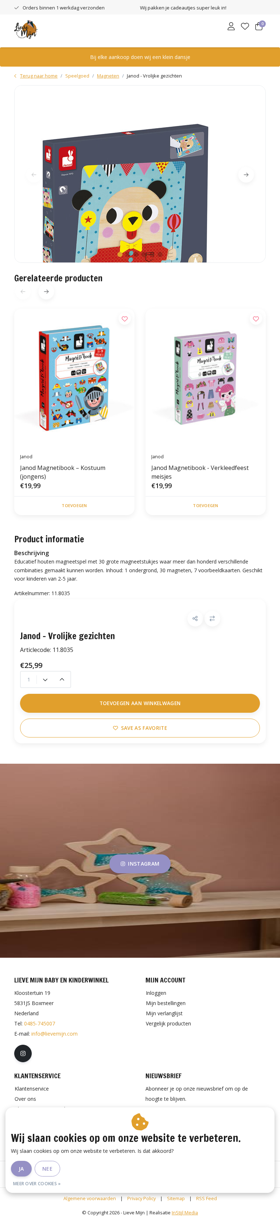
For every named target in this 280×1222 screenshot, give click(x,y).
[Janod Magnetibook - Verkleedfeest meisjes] (205, 378)
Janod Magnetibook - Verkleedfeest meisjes (200, 472)
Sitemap (176, 1198)
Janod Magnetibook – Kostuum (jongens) (62, 472)
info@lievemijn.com (54, 1033)
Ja (21, 1168)
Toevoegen (74, 505)
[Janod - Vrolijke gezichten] (140, 174)
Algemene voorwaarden (89, 1198)
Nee (47, 1168)
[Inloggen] (231, 27)
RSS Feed (206, 1198)
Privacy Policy (141, 1198)
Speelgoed (77, 75)
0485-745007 (39, 1023)
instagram (143, 863)
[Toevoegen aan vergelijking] (212, 618)
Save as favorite (144, 727)
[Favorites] (245, 27)
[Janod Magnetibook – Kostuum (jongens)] (74, 378)
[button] (195, 618)
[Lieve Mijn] (26, 29)
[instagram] (23, 1053)
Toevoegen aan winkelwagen (140, 703)
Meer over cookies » (37, 1184)
